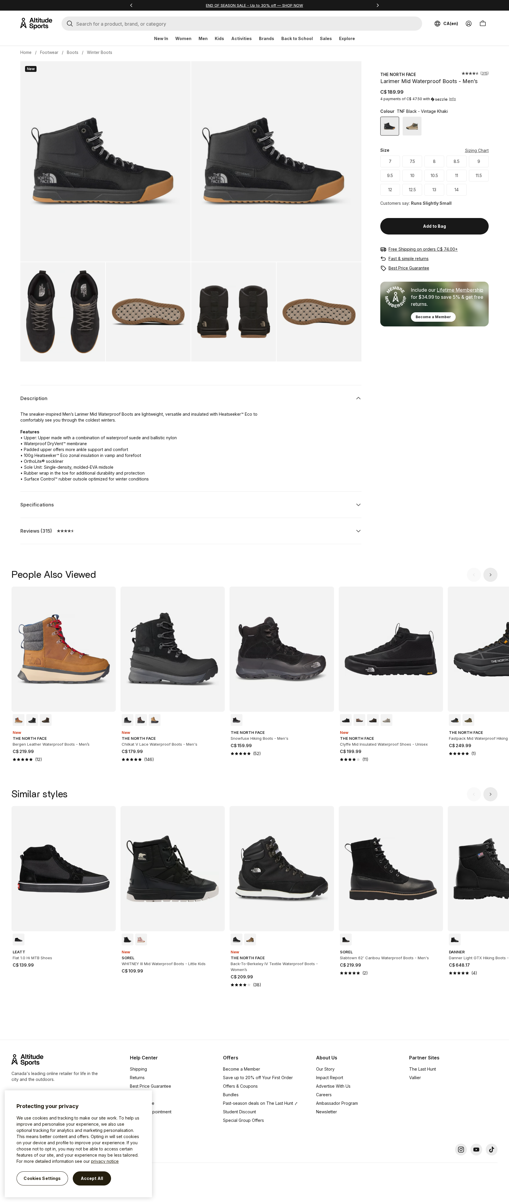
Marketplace (142, 1103)
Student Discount (239, 1111)
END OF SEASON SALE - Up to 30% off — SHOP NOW (254, 5)
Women (183, 38)
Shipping (138, 1068)
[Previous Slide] (474, 575)
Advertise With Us (333, 1086)
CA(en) (450, 23)
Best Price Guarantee (409, 267)
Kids (219, 38)
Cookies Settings (42, 1178)
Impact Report (329, 1077)
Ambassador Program (337, 1103)
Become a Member (433, 317)
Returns (137, 1077)
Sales (326, 38)
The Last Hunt (422, 1068)
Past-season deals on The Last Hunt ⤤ (260, 1103)
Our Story (325, 1068)
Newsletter (326, 1111)
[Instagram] (461, 1149)
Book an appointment (150, 1111)
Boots (72, 52)
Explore (347, 38)
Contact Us (140, 1120)
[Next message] (377, 5)
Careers (324, 1094)
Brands (266, 38)
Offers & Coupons (240, 1086)
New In (161, 38)
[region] (78, 1143)
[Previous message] (131, 5)
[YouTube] (476, 1149)
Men (203, 38)
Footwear (49, 52)
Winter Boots (99, 52)
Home (26, 52)
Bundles (231, 1094)
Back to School (297, 38)
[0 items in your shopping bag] (483, 23)
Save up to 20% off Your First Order (258, 1077)
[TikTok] (492, 1149)
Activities (241, 38)
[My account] (469, 23)
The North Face (398, 74)
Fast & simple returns (409, 258)
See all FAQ (141, 1128)
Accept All (92, 1178)
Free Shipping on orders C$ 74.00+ (423, 249)
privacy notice (105, 1161)
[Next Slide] (490, 575)
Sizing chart (477, 150)
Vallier (415, 1077)
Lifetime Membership (460, 290)
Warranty (138, 1094)
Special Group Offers (243, 1120)
